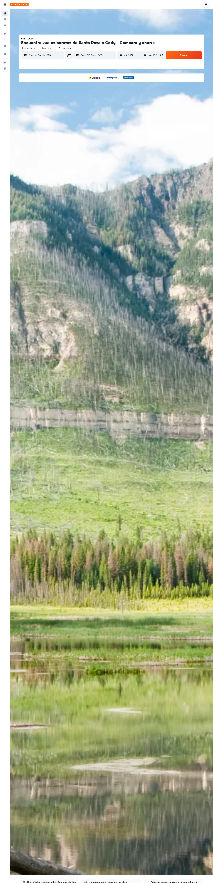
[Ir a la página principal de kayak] (19, 4)
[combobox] (29, 48)
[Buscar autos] (5, 25)
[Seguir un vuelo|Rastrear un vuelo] (5, 40)
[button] (5, 4)
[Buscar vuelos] (5, 13)
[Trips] (5, 54)
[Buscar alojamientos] (5, 19)
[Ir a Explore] (5, 34)
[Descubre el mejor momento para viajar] (5, 46)
